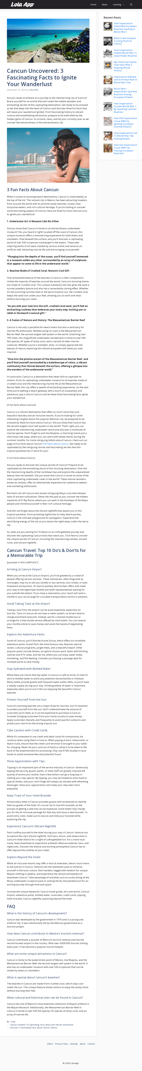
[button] (131, 4)
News (104, 4)
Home (93, 4)
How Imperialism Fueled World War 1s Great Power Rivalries (125, 52)
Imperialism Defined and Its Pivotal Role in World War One (125, 79)
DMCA (50, 1043)
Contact (91, 1043)
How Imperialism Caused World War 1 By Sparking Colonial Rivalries (125, 108)
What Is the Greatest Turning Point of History (125, 41)
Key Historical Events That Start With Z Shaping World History (125, 66)
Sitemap (74, 1043)
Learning (117, 4)
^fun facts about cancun (55, 443)
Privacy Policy (61, 1043)
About (83, 1043)
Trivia (12, 1021)
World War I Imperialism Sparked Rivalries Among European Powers (125, 93)
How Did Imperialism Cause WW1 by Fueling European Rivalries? (125, 149)
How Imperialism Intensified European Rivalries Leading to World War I (125, 27)
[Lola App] (22, 4)
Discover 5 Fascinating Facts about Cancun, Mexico (33, 1027)
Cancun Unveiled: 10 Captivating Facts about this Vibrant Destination (41, 1024)
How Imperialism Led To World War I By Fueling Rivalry (125, 135)
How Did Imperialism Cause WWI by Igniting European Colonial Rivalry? (125, 122)
